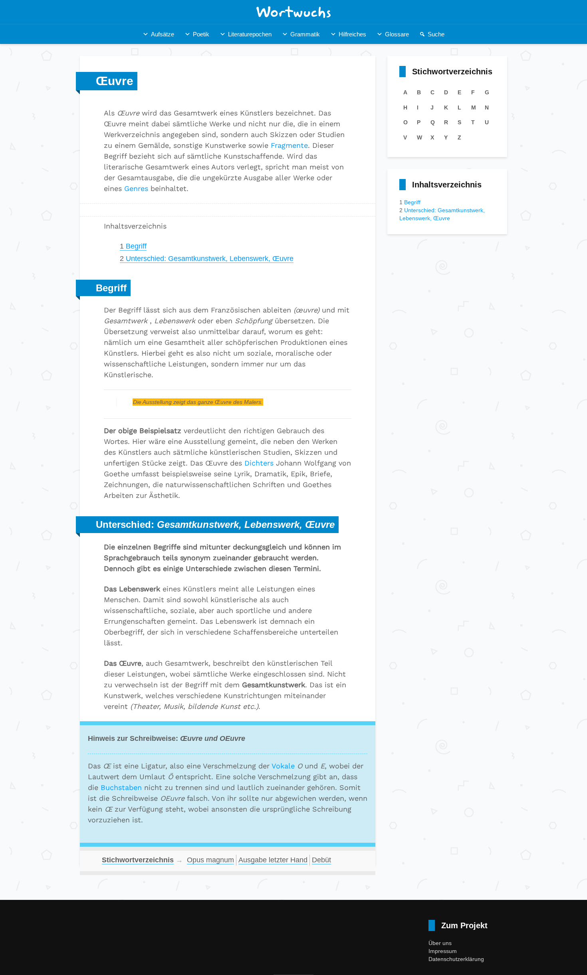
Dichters (259, 463)
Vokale (283, 766)
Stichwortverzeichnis (138, 860)
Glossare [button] (397, 34)
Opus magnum (210, 860)
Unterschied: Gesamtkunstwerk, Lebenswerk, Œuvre (207, 259)
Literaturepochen (250, 34)
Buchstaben (121, 787)
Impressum (442, 951)
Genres (136, 188)
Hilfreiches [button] (352, 34)
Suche (436, 34)
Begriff (133, 246)
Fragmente (289, 145)
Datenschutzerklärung (456, 959)
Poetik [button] (201, 34)
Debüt (321, 860)
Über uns (440, 943)
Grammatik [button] (305, 34)
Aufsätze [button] (162, 34)
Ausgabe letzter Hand (272, 860)
